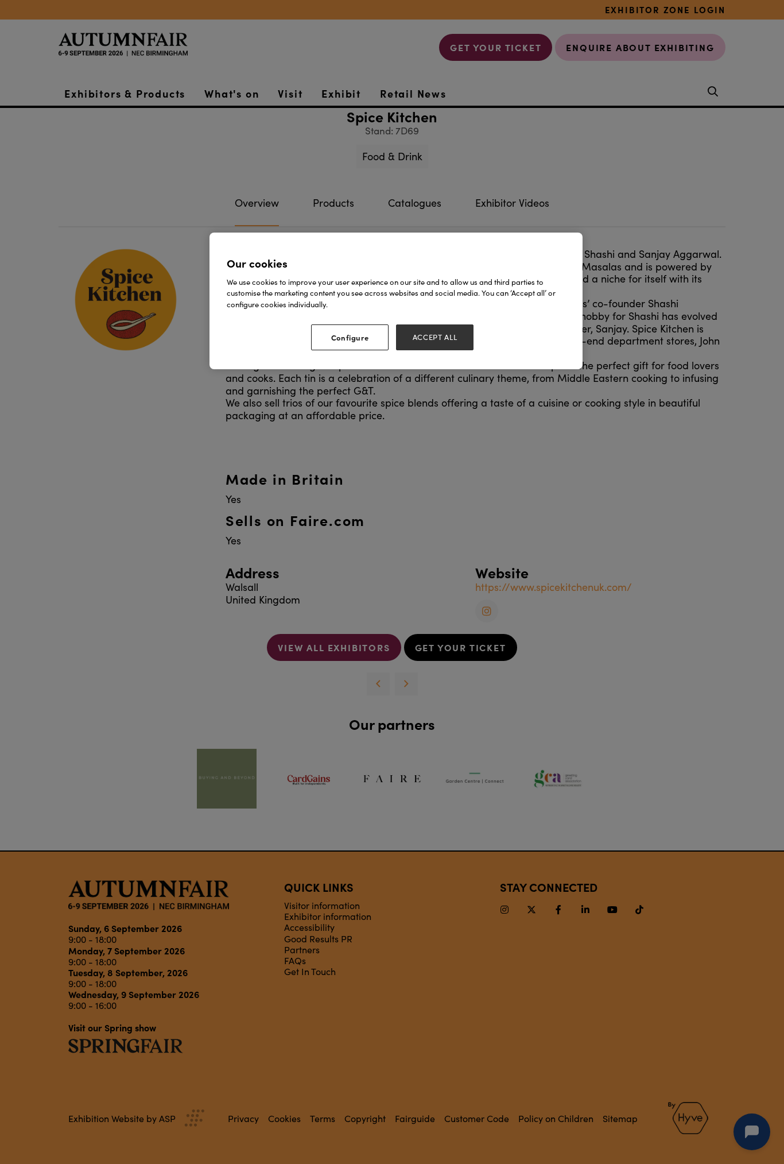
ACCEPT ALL (435, 337)
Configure (350, 337)
